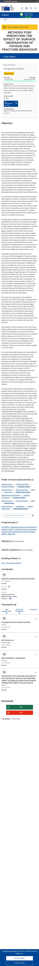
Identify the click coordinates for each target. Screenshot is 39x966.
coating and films (19, 497)
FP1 (5, 19)
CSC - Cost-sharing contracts (11, 563)
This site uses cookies (10, 951)
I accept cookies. (19, 958)
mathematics (20, 506)
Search (31, 8)
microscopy (8, 492)
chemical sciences (22, 484)
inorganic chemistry (7, 486)
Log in (22, 8)
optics (33, 490)
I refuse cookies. (19, 963)
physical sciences (22, 490)
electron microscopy (23, 492)
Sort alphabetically (6, 610)
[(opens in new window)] (7, 7)
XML (21, 707)
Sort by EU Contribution (19, 610)
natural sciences (6, 484)
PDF (21, 712)
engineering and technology (10, 495)
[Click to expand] (36, 619)
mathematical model (20, 509)
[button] (26, 8)
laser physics (9, 503)
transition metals (24, 486)
